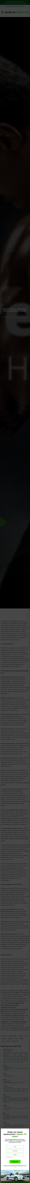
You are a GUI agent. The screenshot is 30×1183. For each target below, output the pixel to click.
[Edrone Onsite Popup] (15, 591)
